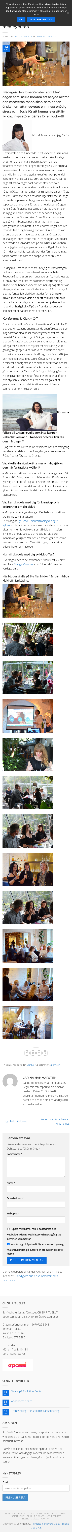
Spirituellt (31, 1064)
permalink (56, 1064)
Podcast (39, 1516)
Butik (63, 1513)
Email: (6, 1482)
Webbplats (13, 1213)
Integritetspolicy (41, 19)
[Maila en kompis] (39, 1053)
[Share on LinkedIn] (45, 1053)
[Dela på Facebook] (27, 1053)
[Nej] (67, 14)
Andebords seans (21, 1401)
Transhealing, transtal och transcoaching (35, 1410)
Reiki (29, 1516)
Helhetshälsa (30, 1518)
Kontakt (46, 1518)
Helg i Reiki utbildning (15, 1121)
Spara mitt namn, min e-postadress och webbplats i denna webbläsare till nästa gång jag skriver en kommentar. (34, 1233)
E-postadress (15, 1198)
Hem (7, 1513)
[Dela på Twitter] (33, 1053)
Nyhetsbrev (54, 1516)
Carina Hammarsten (46, 36)
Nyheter (17, 1513)
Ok (21, 19)
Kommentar (14, 1154)
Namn (11, 1183)
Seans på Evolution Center (27, 1391)
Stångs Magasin (23, 564)
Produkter (51, 1513)
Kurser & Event (33, 1513)
